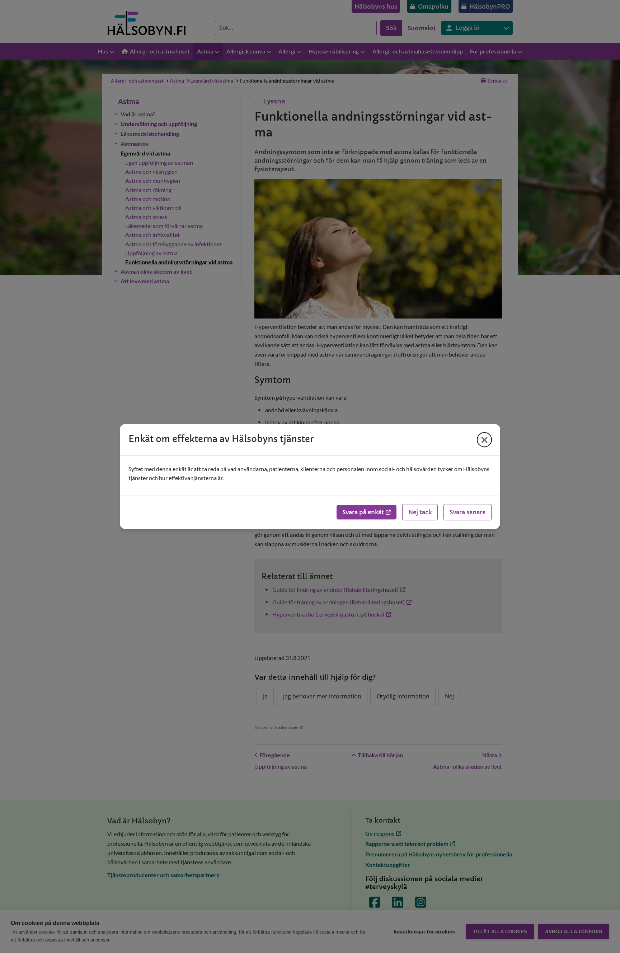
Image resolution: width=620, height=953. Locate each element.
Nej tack (420, 512)
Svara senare (467, 512)
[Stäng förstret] (484, 439)
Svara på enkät (363, 512)
